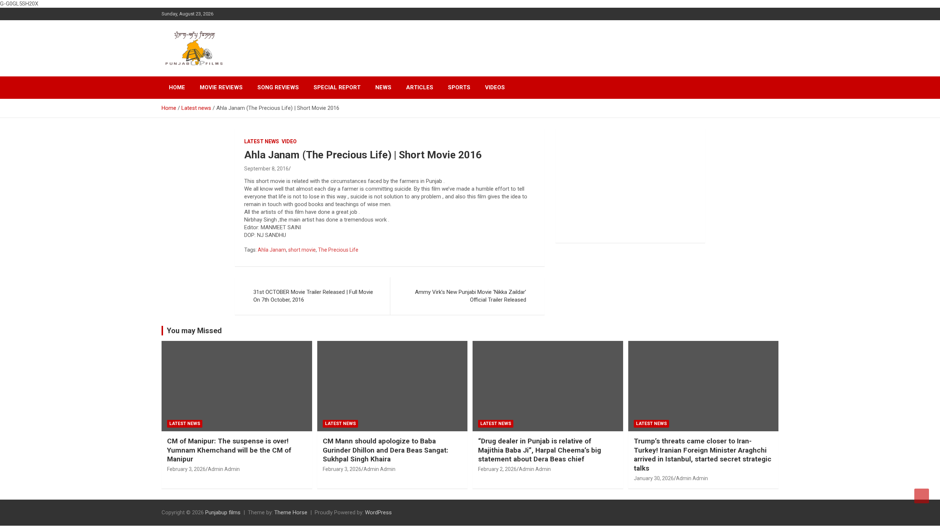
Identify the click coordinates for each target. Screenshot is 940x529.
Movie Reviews (221, 87)
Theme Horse (290, 512)
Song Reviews (278, 87)
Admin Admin (224, 469)
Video (289, 141)
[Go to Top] (921, 496)
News (383, 87)
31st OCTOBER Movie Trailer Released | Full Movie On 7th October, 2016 (313, 296)
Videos (495, 87)
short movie (302, 250)
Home (177, 87)
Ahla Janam (272, 250)
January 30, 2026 (654, 478)
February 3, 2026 (186, 469)
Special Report (337, 87)
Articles (419, 87)
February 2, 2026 (497, 469)
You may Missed (194, 330)
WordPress (378, 512)
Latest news (261, 141)
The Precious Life (338, 250)
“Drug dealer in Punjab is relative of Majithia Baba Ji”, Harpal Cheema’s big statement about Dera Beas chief (539, 450)
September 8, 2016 (266, 169)
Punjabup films (223, 512)
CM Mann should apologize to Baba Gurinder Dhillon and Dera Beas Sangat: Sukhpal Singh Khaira (385, 450)
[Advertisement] (630, 185)
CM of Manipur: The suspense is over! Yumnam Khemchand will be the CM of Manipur (229, 450)
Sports (459, 87)
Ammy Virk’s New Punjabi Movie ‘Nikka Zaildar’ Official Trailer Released (470, 296)
